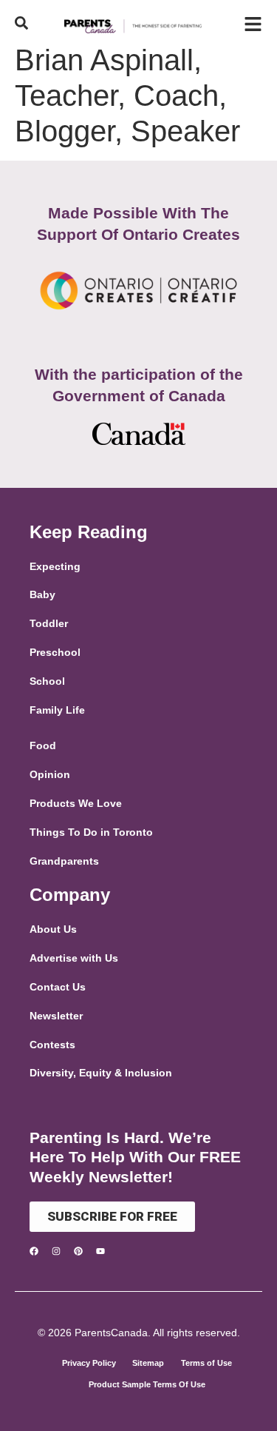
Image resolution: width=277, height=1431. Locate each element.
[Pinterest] (78, 1251)
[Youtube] (100, 1251)
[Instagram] (56, 1251)
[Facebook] (34, 1251)
